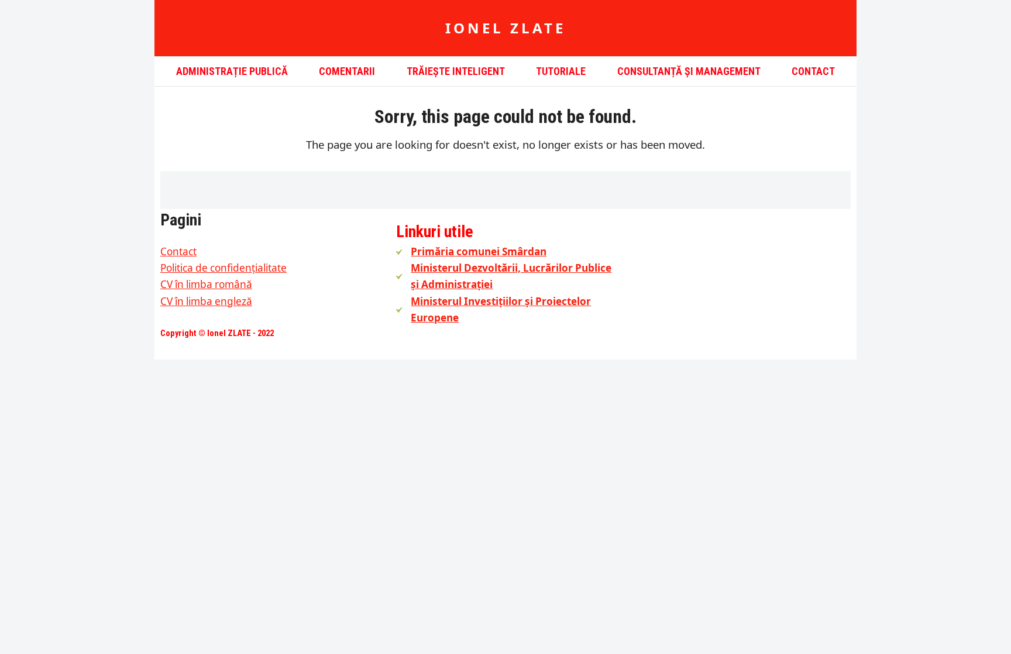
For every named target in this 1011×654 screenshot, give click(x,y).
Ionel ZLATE (505, 27)
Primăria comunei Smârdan (478, 251)
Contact (178, 251)
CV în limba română (206, 284)
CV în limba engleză (206, 301)
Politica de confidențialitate (223, 268)
